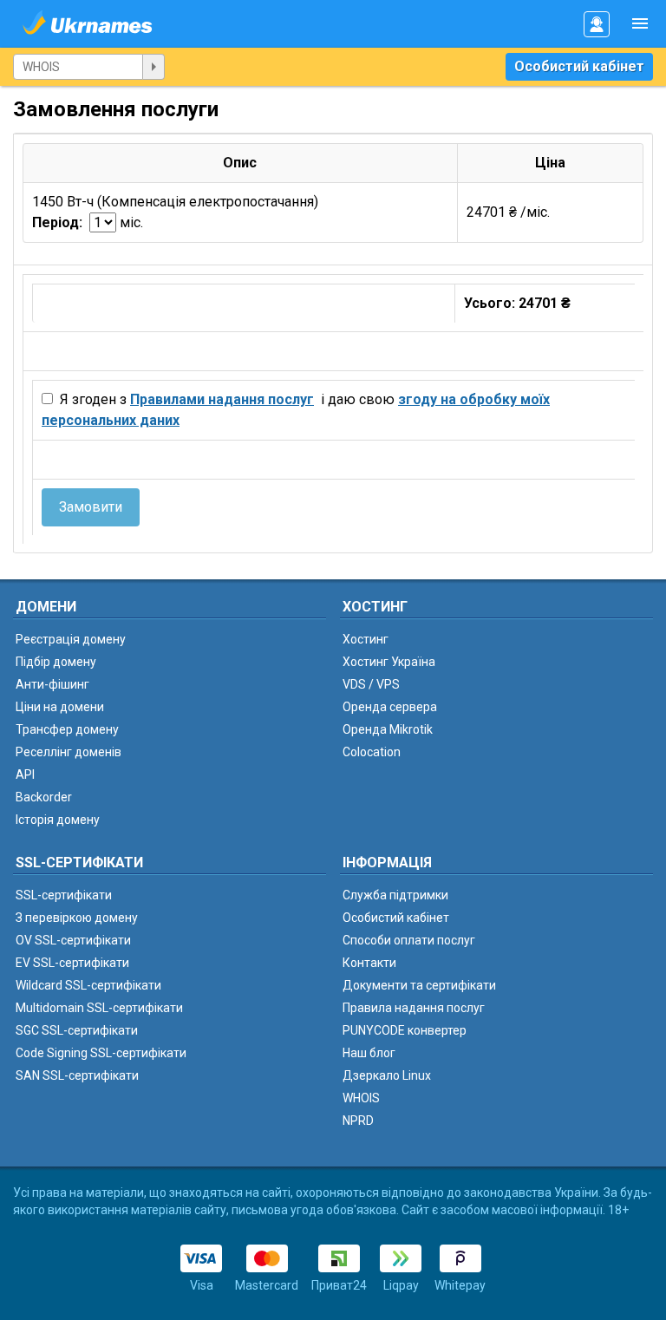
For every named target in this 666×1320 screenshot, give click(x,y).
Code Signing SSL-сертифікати (101, 1053)
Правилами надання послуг (222, 399)
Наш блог (369, 1053)
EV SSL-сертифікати (72, 963)
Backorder (44, 797)
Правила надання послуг (414, 1008)
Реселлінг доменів (68, 752)
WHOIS (361, 1098)
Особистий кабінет (579, 66)
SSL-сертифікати (64, 895)
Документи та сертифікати (419, 985)
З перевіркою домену (77, 918)
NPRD (358, 1120)
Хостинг (365, 639)
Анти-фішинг (52, 684)
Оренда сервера (390, 707)
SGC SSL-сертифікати (77, 1030)
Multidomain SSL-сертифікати (99, 1008)
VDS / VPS (371, 684)
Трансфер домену (67, 729)
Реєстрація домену (71, 639)
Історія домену (58, 820)
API (25, 774)
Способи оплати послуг (409, 940)
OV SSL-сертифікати (73, 940)
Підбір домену (56, 662)
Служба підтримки (395, 895)
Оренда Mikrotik (388, 729)
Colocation (372, 752)
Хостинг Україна (389, 662)
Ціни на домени (60, 707)
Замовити (90, 507)
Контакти (369, 963)
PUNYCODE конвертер (405, 1030)
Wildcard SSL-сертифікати (88, 985)
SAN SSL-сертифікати (77, 1075)
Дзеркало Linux (387, 1075)
